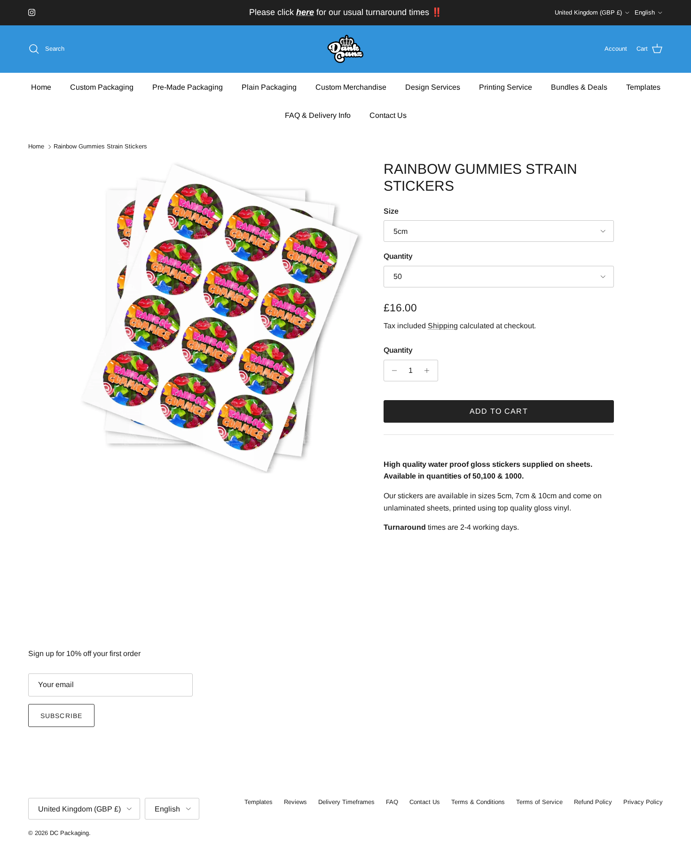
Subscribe (61, 715)
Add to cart (499, 411)
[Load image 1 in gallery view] (220, 317)
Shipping (443, 326)
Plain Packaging (269, 87)
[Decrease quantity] (392, 370)
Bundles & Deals (579, 87)
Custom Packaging (101, 87)
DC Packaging (69, 832)
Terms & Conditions (478, 801)
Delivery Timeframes (346, 801)
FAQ (392, 801)
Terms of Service (539, 801)
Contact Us (388, 115)
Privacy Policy (643, 801)
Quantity (398, 256)
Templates (643, 87)
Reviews (295, 801)
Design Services (432, 87)
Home (41, 87)
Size (391, 211)
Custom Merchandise (350, 87)
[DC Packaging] (345, 49)
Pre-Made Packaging (187, 87)
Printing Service (505, 87)
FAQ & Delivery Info (318, 115)
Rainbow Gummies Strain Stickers (100, 146)
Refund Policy (593, 801)
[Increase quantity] (429, 370)
